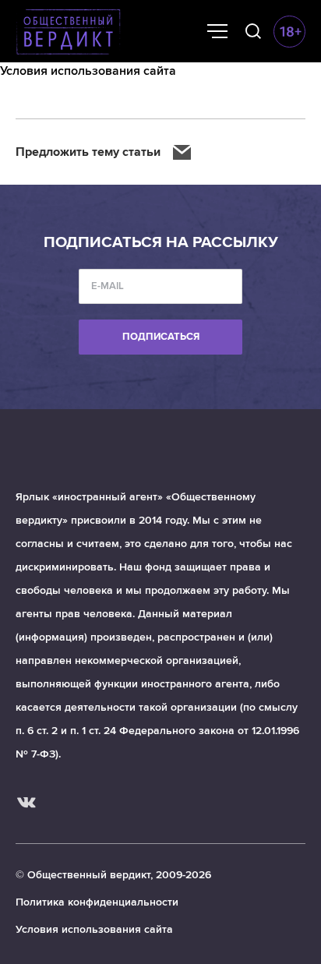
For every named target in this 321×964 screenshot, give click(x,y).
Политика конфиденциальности (97, 902)
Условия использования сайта (94, 929)
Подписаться (160, 336)
